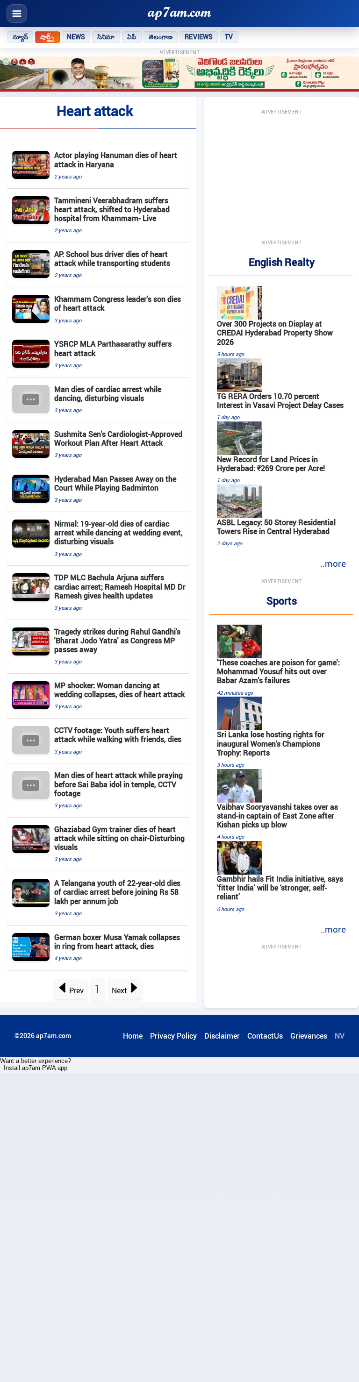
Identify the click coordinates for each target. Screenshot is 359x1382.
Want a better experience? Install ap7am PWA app (35, 1064)
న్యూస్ (20, 37)
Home (133, 1036)
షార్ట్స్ (47, 37)
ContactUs (265, 1036)
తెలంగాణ (161, 37)
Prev (76, 990)
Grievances (308, 1036)
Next (119, 990)
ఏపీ (131, 37)
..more (333, 563)
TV (229, 37)
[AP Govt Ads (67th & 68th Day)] (179, 74)
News (76, 37)
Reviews (199, 37)
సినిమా (106, 37)
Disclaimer (222, 1036)
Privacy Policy (173, 1036)
